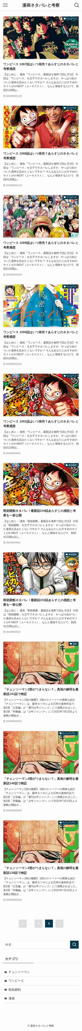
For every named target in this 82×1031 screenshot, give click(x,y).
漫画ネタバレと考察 (41, 5)
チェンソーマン (19, 972)
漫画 (12, 998)
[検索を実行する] (74, 945)
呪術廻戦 (15, 989)
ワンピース (16, 980)
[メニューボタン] (5, 5)
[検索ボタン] (77, 5)
